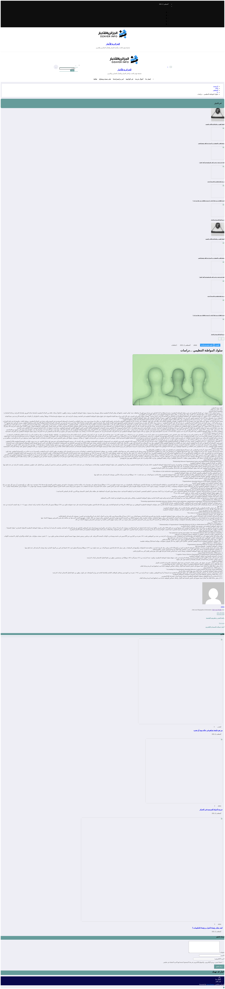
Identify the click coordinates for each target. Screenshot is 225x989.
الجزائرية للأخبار (113, 44)
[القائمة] (171, 67)
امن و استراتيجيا (118, 79)
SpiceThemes (210, 984)
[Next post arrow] (223, 630)
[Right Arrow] (219, 338)
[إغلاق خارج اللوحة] (166, 53)
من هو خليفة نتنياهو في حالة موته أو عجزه (216, 181)
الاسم (222, 955)
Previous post (220, 614)
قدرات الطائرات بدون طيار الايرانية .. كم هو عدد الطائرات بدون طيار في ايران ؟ (208, 200)
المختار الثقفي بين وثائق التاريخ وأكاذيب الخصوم (215, 124)
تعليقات (222, 952)
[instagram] (166, 21)
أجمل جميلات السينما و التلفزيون (214, 627)
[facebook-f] (166, 12)
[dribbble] (166, 18)
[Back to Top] (223, 987)
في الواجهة (129, 79)
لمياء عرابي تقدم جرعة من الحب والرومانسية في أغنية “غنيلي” (211, 162)
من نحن (218, 981)
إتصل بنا (148, 79)
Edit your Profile (216, 610)
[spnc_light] (56, 67)
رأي (219, 977)
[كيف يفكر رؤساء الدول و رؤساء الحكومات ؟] (152, 921)
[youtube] (166, 24)
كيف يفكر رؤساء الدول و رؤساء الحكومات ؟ (207, 928)
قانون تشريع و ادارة (207, 345)
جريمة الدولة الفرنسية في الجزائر (217, 219)
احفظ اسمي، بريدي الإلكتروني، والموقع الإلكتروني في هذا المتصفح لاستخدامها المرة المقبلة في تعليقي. (192, 962)
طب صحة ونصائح (105, 79)
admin (195, 345)
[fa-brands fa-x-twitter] (166, 15)
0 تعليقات (174, 345)
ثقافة (95, 79)
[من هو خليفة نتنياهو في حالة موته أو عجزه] (180, 723)
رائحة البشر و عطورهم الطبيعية (215, 618)
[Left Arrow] (222, 338)
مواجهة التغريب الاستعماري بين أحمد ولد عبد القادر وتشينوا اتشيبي (211, 143)
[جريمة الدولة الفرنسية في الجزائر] (184, 803)
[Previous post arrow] (223, 621)
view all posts (220, 613)
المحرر (219, 726)
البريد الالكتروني (219, 959)
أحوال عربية (139, 79)
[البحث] (75, 65)
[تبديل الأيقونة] (168, 67)
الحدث (217, 345)
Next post (221, 623)
